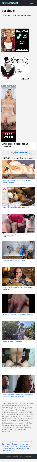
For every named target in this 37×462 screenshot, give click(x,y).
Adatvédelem (28, 456)
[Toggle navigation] (31, 3)
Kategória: (11, 152)
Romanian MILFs (24, 446)
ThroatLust (5, 446)
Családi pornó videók (26, 442)
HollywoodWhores (8, 448)
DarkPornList (6, 450)
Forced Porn (23, 444)
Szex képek (6, 444)
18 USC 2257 (15, 456)
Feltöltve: (8, 154)
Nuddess (15, 444)
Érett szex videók (21, 152)
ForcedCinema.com (22, 448)
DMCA (21, 456)
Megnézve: (24, 154)
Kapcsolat (8, 456)
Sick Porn (14, 446)
